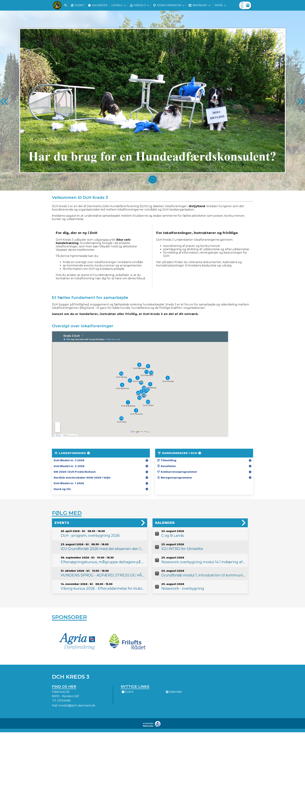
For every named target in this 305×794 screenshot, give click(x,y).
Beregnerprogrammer (176, 477)
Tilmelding (168, 460)
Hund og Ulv (62, 489)
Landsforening (72, 453)
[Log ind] (247, 5)
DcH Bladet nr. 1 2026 (69, 483)
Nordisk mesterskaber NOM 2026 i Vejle (82, 477)
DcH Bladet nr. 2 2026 (69, 466)
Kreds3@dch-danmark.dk (77, 705)
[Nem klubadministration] (152, 726)
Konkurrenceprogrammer (178, 471)
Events (62, 523)
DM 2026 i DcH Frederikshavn (75, 471)
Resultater (168, 466)
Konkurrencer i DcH (179, 453)
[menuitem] (57, 5)
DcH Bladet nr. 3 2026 (69, 460)
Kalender (165, 523)
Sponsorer (69, 617)
